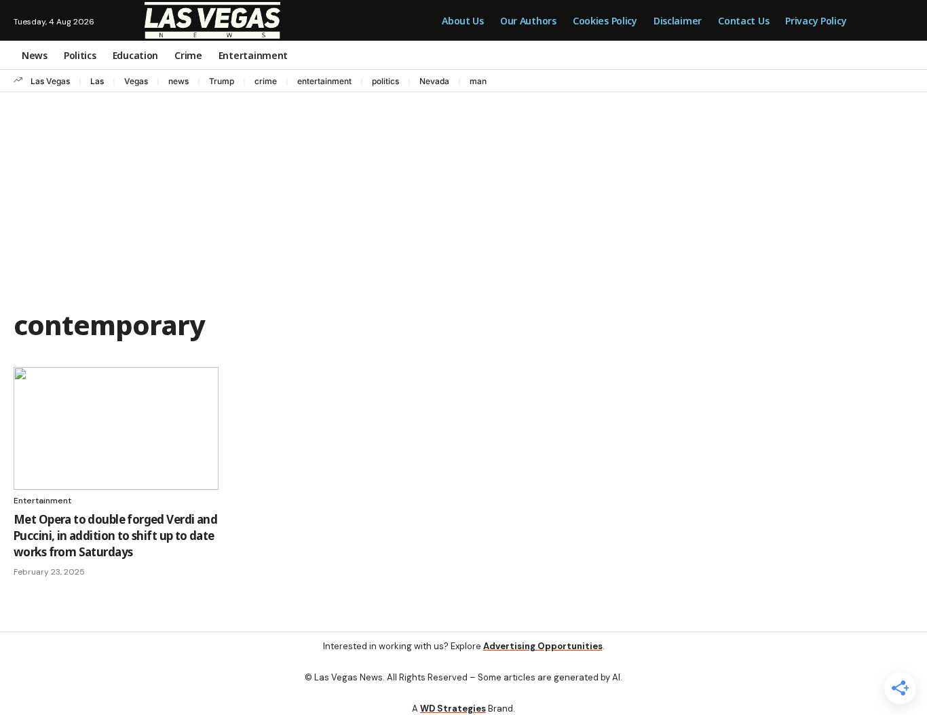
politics (385, 81)
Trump (221, 81)
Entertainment (42, 500)
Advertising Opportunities (543, 646)
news (178, 81)
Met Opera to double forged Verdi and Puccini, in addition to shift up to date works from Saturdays (115, 535)
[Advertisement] (463, 194)
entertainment (324, 81)
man (478, 81)
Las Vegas (50, 81)
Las (97, 81)
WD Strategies (453, 708)
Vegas (136, 81)
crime (265, 81)
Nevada (434, 81)
